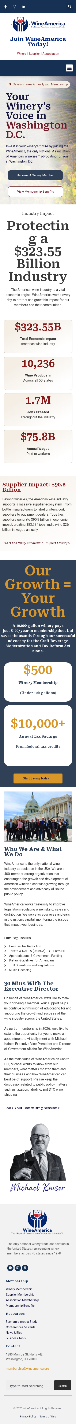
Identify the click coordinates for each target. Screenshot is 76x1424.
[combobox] (30, 1386)
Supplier (34, 54)
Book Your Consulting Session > (32, 1108)
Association (50, 54)
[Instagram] (18, 1268)
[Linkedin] (25, 1268)
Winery (21, 54)
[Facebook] (10, 1268)
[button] (69, 6)
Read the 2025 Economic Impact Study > (36, 543)
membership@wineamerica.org (27, 1369)
